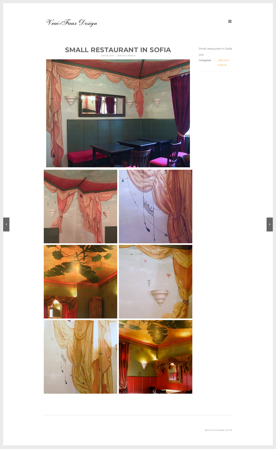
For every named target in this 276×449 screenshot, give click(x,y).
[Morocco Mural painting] (270, 224)
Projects (131, 56)
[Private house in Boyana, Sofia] (6, 224)
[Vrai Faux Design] (72, 23)
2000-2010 (122, 56)
